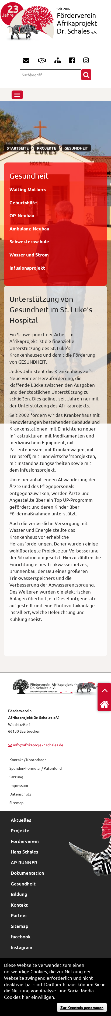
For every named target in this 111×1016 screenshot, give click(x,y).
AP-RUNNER (24, 862)
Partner (19, 915)
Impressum (18, 785)
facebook (20, 937)
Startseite (18, 148)
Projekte (46, 148)
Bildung (19, 894)
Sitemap (16, 802)
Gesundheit (76, 148)
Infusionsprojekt (27, 268)
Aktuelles (21, 820)
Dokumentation (27, 873)
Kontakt (19, 905)
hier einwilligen (38, 997)
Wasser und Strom (29, 255)
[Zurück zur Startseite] (55, 26)
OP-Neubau (21, 215)
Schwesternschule (29, 241)
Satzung (16, 776)
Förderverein (25, 841)
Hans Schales (24, 852)
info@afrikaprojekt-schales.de (38, 744)
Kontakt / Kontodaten (28, 759)
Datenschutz (20, 793)
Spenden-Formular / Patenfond (35, 768)
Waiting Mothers (27, 189)
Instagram (21, 947)
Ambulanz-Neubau (29, 229)
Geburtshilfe (23, 202)
